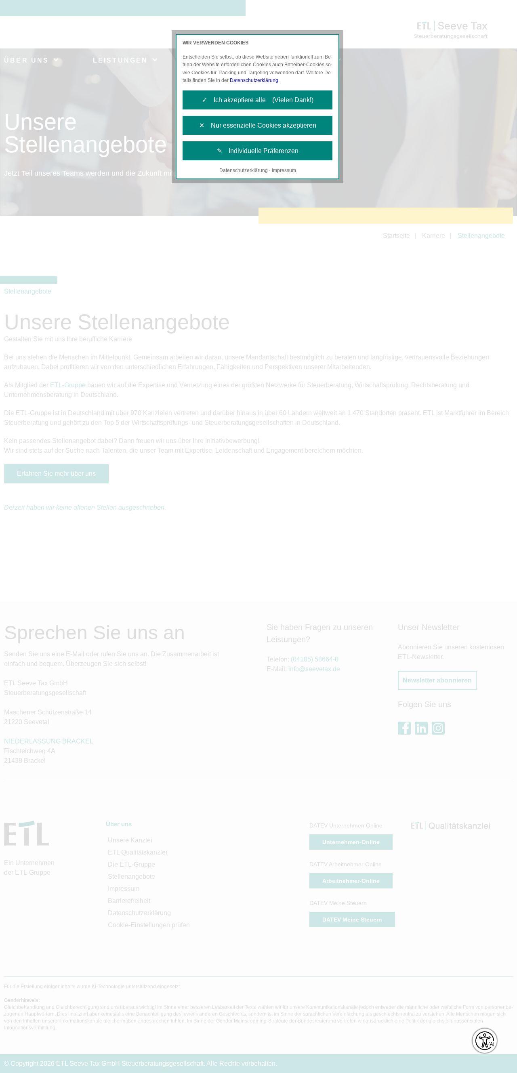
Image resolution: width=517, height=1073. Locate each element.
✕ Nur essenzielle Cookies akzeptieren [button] (257, 125)
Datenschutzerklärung (254, 80)
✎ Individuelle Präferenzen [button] (257, 150)
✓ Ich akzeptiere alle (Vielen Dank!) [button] (257, 100)
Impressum (284, 170)
